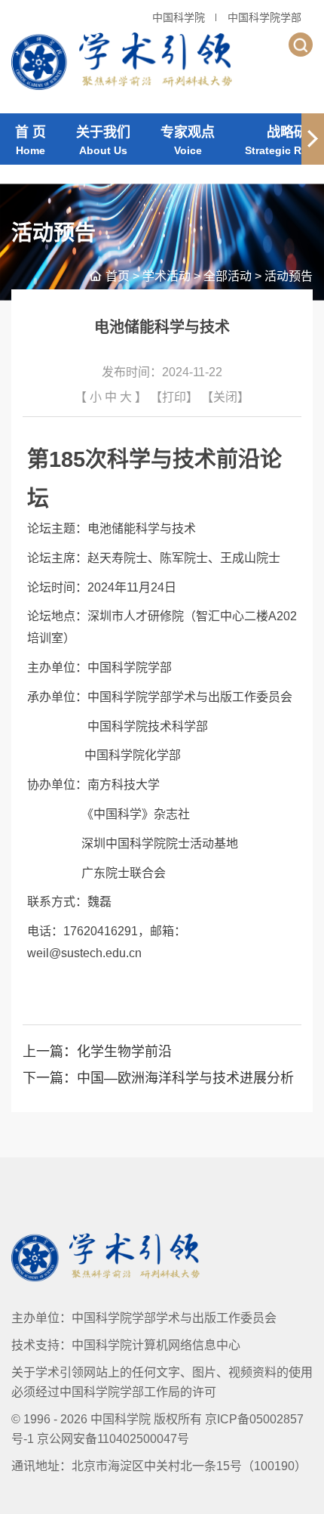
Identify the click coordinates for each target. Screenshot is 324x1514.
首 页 (30, 140)
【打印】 (174, 397)
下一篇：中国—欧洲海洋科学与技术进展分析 (158, 1078)
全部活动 (227, 276)
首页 (117, 276)
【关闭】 (225, 397)
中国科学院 (178, 17)
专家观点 (187, 140)
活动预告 (288, 276)
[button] (312, 139)
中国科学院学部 (264, 17)
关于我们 (103, 140)
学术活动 (166, 276)
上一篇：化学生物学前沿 (97, 1051)
